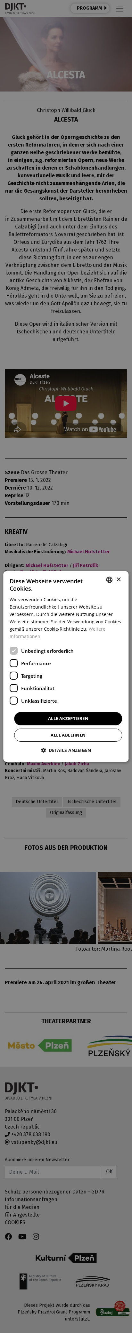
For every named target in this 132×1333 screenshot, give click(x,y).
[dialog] (65, 666)
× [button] (118, 579)
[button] (66, 750)
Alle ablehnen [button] (68, 735)
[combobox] (109, 580)
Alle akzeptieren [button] (68, 718)
